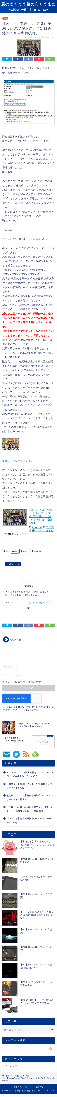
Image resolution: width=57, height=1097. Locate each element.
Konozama (37, 551)
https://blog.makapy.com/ (33, 602)
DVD (7, 551)
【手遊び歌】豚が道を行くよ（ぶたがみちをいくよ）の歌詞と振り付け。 (37, 844)
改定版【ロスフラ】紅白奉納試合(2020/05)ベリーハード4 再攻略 (30, 797)
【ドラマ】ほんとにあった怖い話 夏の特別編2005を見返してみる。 (37, 915)
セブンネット (19, 533)
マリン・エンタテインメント (18, 461)
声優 (5, 18)
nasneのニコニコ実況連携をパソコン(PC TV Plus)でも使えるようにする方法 (30, 774)
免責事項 (39, 1087)
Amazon (37, 527)
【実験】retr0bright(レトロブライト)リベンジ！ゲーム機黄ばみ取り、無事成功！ (30, 809)
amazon (25, 551)
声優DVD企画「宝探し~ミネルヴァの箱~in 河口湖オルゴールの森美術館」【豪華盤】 (40, 516)
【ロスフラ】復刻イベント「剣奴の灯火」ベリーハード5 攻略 (29, 786)
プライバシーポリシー (22, 1087)
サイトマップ (9, 1066)
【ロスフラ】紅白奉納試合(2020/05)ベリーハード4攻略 (30, 820)
